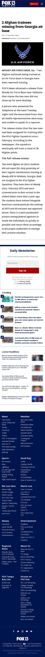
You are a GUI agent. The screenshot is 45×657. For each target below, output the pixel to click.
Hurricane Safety (27, 436)
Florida (4, 427)
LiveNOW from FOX (28, 497)
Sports (5, 458)
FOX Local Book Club (27, 528)
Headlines (24, 524)
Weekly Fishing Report (7, 476)
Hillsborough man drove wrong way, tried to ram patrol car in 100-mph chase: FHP (15, 367)
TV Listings (25, 554)
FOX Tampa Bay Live (27, 514)
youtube (27, 631)
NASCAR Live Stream (25, 594)
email (31, 631)
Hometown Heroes (28, 467)
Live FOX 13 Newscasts (25, 493)
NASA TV (24, 510)
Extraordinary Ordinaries (26, 471)
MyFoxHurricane (27, 443)
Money (5, 520)
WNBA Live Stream (28, 616)
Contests (24, 540)
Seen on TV (6, 444)
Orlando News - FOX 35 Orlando (8, 553)
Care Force (6, 513)
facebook (14, 631)
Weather (25, 416)
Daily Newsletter (8, 449)
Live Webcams (26, 427)
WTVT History (26, 560)
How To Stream (27, 489)
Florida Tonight (7, 492)
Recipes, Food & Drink (8, 507)
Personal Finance (8, 530)
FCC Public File (26, 565)
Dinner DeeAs (7, 495)
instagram (22, 631)
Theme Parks (7, 500)
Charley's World (26, 464)
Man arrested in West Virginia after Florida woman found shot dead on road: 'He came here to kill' (15, 357)
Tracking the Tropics (25, 439)
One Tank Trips (7, 498)
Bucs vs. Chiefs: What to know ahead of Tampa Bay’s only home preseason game (28, 330)
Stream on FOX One (26, 578)
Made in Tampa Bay (9, 503)
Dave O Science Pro (28, 480)
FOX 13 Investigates (9, 438)
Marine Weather (27, 430)
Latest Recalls (7, 527)
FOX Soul (24, 502)
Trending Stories (27, 532)
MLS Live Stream (27, 619)
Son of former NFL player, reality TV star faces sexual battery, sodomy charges (15, 388)
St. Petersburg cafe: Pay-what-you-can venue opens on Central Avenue (29, 319)
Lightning (5, 467)
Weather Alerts (26, 433)
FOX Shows (25, 534)
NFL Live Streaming (28, 583)
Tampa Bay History (9, 511)
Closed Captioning (27, 562)
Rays (3, 464)
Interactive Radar (27, 425)
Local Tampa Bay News (8, 423)
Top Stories (6, 420)
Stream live (6, 583)
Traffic (23, 461)
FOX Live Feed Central (26, 506)
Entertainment (28, 520)
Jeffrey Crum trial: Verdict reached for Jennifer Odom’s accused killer (27, 309)
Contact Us (25, 571)
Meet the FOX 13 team (27, 550)
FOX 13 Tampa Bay (8, 35)
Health (4, 433)
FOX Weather (26, 446)
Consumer (6, 430)
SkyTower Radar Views (27, 421)
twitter (18, 631)
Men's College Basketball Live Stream (26, 605)
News (17, 35)
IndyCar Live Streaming (25, 599)
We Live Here (9, 486)
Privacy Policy (25, 281)
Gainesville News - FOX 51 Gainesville (9, 558)
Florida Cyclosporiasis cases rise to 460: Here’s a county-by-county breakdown (29, 299)
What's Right (6, 489)
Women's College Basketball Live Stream (27, 612)
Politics (4, 436)
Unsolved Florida (8, 441)
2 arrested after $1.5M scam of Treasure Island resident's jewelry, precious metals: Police (29, 340)
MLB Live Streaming (28, 590)
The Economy (7, 532)
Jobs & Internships (27, 557)
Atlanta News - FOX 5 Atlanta (9, 563)
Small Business (7, 535)
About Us (25, 546)
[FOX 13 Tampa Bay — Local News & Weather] (8, 3)
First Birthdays (26, 477)
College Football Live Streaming (27, 586)
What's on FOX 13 (27, 537)
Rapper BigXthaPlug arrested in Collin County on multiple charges (16, 397)
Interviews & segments (6, 586)
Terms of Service (24, 283)
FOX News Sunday (9, 447)
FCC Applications (27, 568)
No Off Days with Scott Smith (8, 471)
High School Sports (9, 479)
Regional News (6, 547)
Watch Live (34, 4)
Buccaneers (6, 461)
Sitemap (5, 452)
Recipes (23, 475)
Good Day (26, 458)
